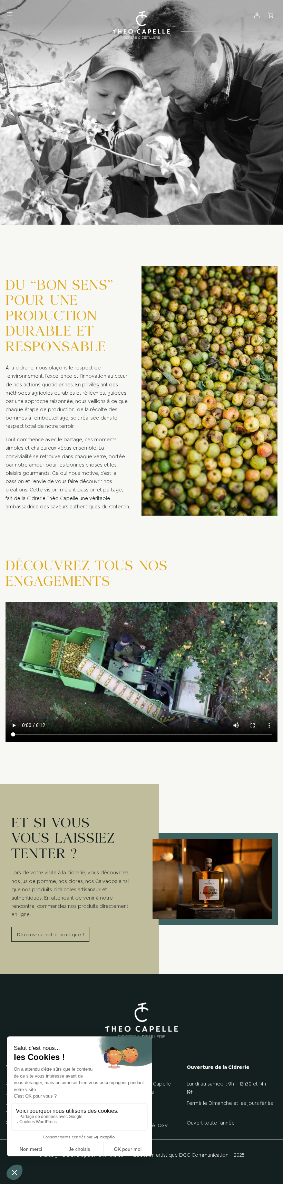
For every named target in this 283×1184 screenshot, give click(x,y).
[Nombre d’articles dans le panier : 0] (270, 15)
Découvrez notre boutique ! (50, 934)
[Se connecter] (257, 19)
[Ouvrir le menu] (10, 19)
